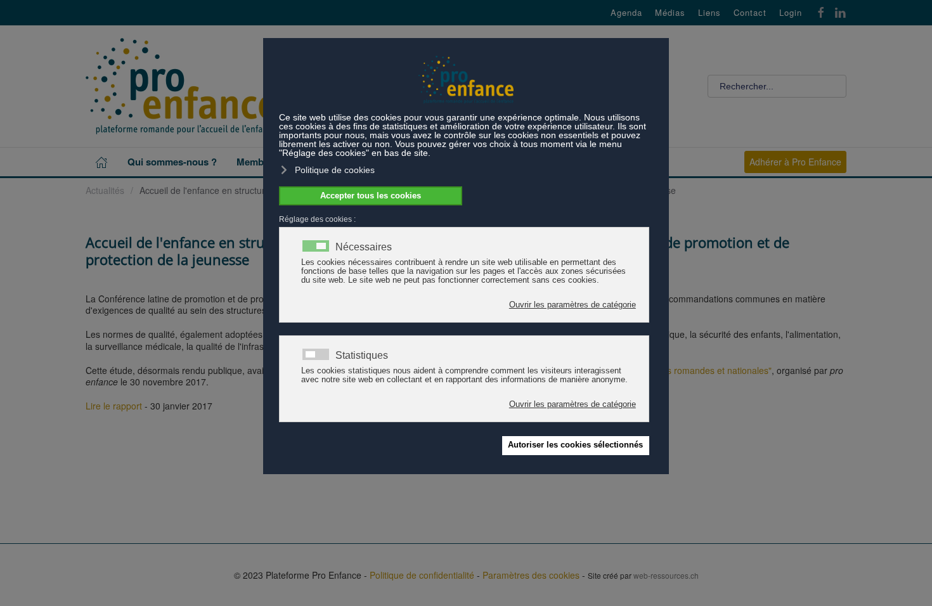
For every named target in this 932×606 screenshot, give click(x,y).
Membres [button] (257, 162)
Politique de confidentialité (422, 575)
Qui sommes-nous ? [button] (172, 162)
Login (790, 13)
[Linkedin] (840, 11)
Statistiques (361, 355)
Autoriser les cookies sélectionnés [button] (575, 445)
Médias (670, 13)
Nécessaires (363, 247)
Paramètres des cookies (530, 575)
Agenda (626, 13)
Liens (709, 13)
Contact (750, 13)
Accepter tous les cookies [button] (370, 195)
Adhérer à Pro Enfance (795, 161)
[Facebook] (821, 11)
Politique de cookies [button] (335, 170)
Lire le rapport (114, 405)
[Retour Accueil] (181, 86)
